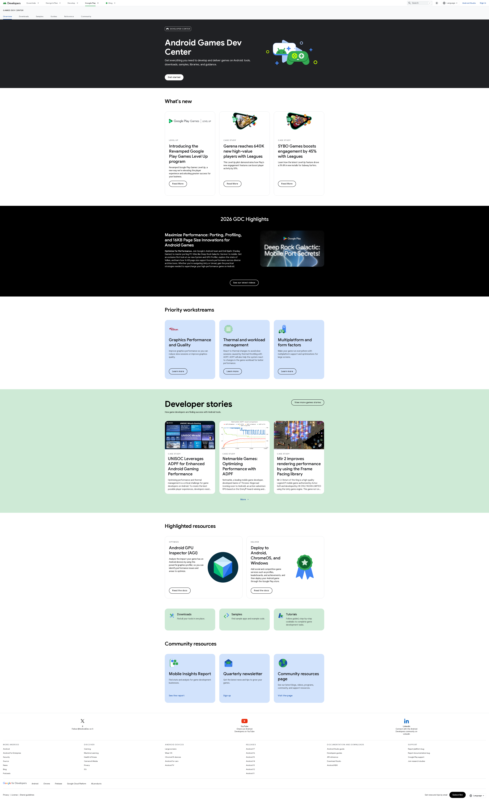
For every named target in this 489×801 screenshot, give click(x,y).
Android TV (169, 765)
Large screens (170, 749)
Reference (69, 16)
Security (6, 757)
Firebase (58, 784)
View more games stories (308, 402)
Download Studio (334, 761)
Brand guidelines (27, 795)
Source (6, 761)
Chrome (46, 784)
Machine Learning (91, 753)
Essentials (31, 3)
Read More (178, 184)
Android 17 (250, 749)
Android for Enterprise (12, 753)
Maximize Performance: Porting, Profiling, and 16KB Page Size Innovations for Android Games (203, 240)
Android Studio (469, 3)
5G (85, 769)
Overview (7, 16)
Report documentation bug (419, 753)
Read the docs (179, 590)
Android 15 (250, 757)
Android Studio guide (335, 749)
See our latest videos (244, 282)
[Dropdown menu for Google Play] (99, 3)
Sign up (227, 695)
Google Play (90, 3)
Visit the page (285, 695)
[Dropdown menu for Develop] (78, 3)
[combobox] (419, 3)
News (5, 765)
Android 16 (250, 753)
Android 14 (250, 761)
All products (96, 784)
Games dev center (13, 10)
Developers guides (334, 753)
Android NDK (332, 765)
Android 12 (250, 769)
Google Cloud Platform (76, 784)
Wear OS (168, 753)
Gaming (87, 749)
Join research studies (416, 761)
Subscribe (457, 795)
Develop (71, 3)
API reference (332, 757)
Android (6, 749)
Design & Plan (52, 3)
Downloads (24, 16)
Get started (174, 77)
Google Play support (416, 757)
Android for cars (171, 761)
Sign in (483, 3)
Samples (39, 16)
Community (86, 16)
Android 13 (250, 765)
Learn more (178, 371)
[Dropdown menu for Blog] (115, 3)
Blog (110, 3)
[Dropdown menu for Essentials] (39, 3)
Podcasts (6, 773)
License (14, 795)
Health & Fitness (90, 757)
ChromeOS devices (173, 757)
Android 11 (250, 773)
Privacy (87, 765)
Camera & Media (91, 761)
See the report (176, 695)
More (244, 499)
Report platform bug (416, 749)
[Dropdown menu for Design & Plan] (61, 3)
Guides (54, 16)
